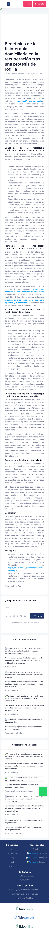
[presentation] (2, 17)
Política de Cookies (24, 898)
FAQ (12, 862)
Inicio (12, 849)
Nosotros (12, 866)
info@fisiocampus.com (26, 876)
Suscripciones (12, 853)
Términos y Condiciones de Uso (24, 894)
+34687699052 (25, 880)
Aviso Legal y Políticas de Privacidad (24, 889)
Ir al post (24, 651)
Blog (12, 858)
